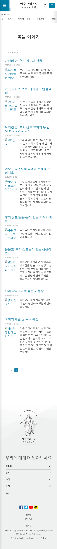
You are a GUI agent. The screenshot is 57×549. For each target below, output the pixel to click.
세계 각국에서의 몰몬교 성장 (24, 291)
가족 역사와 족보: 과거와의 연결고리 (28, 91)
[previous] (6, 370)
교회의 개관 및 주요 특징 (21, 319)
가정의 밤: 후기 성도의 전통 (23, 61)
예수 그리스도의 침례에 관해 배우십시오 (27, 170)
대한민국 (5, 14)
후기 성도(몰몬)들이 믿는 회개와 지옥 (28, 219)
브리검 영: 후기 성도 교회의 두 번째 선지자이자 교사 (27, 129)
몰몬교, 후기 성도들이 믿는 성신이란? (28, 251)
